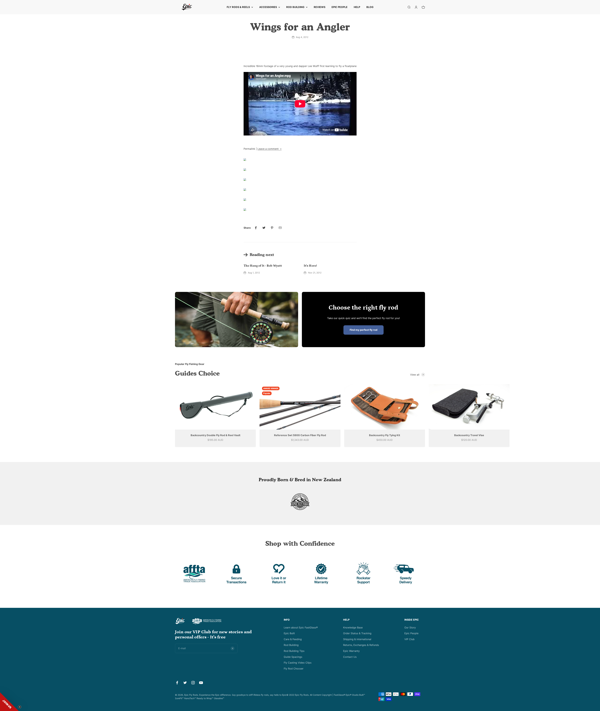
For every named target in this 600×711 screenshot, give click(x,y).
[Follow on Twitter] (185, 683)
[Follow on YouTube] (201, 683)
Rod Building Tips (294, 650)
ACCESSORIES (268, 7)
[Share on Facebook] (256, 228)
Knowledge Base (353, 627)
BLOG (369, 7)
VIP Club (409, 639)
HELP (357, 7)
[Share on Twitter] (264, 228)
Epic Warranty (351, 650)
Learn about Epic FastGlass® (301, 627)
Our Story (410, 627)
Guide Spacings (293, 656)
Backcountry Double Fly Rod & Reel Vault (215, 435)
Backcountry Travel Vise (469, 435)
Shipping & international (357, 639)
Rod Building (291, 645)
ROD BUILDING (295, 7)
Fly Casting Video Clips (297, 662)
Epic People (411, 633)
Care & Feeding (293, 639)
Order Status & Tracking (357, 633)
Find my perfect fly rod (363, 329)
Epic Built (289, 633)
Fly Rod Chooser (293, 668)
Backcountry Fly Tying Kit (384, 435)
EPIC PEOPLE (340, 7)
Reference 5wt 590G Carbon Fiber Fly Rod (300, 435)
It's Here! (310, 265)
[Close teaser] (19, 707)
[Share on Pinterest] (272, 228)
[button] (9, 701)
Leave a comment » (270, 148)
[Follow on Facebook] (177, 683)
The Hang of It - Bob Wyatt (263, 265)
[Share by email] (280, 228)
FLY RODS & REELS (238, 7)
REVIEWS (319, 7)
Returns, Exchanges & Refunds (361, 645)
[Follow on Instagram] (193, 683)
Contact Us (350, 656)
